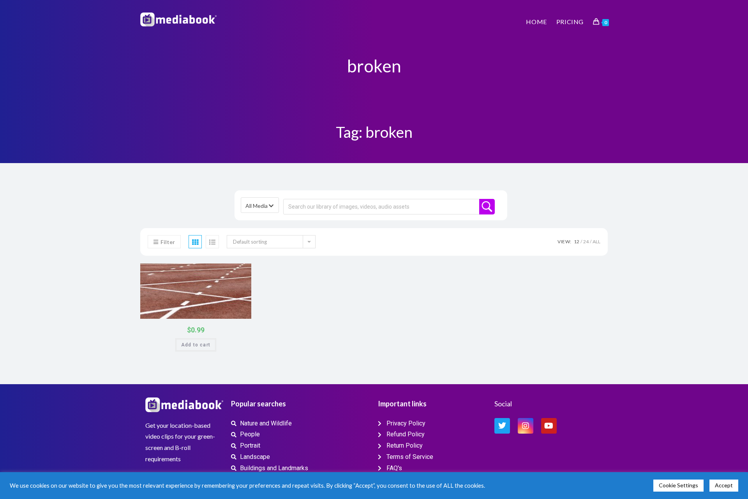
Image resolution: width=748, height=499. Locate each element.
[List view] (212, 241)
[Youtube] (549, 426)
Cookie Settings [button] (678, 485)
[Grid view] (195, 241)
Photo (228, 271)
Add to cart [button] (195, 345)
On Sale (236, 311)
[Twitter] (502, 426)
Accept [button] (724, 485)
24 (586, 241)
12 (576, 241)
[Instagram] (525, 426)
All (596, 241)
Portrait (241, 272)
